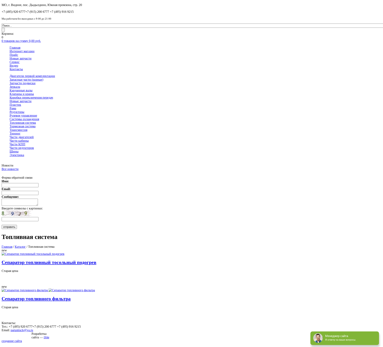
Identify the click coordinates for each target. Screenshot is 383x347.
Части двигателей (22, 137)
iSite (46, 337)
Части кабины (19, 140)
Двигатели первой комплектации (32, 76)
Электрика (17, 155)
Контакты (16, 69)
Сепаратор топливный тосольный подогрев (49, 262)
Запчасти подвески (23, 83)
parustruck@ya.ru (22, 330)
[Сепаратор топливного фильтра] (48, 290)
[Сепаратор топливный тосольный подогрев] (33, 254)
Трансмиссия (18, 130)
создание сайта (12, 341)
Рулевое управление (23, 115)
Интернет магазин (22, 51)
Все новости (10, 169)
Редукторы (17, 112)
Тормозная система (23, 126)
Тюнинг (15, 133)
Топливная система (23, 122)
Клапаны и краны (22, 94)
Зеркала (15, 86)
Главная (15, 47)
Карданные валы (21, 90)
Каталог (20, 246)
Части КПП (17, 144)
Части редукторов (22, 148)
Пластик (15, 104)
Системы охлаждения (24, 119)
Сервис (15, 62)
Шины (14, 151)
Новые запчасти (21, 58)
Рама (13, 108)
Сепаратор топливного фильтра (36, 298)
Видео (14, 65)
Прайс (14, 55)
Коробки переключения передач (31, 97)
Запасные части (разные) (26, 79)
